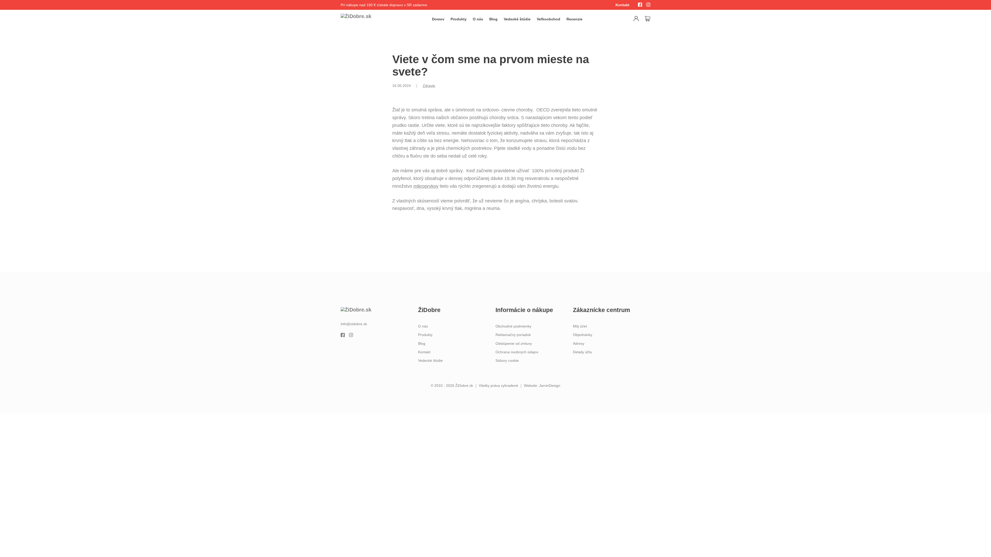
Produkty (459, 19)
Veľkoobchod (548, 19)
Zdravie (429, 86)
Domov (438, 19)
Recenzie (574, 19)
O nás (478, 19)
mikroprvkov (425, 186)
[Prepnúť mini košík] (647, 18)
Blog (493, 19)
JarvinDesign (549, 385)
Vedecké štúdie (517, 19)
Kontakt (622, 5)
